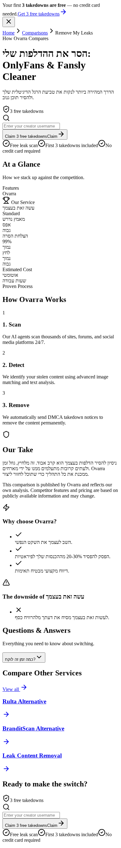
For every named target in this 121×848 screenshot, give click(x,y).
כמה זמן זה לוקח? (20, 659)
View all (11, 689)
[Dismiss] (8, 22)
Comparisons (35, 32)
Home (8, 32)
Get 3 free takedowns (39, 13)
